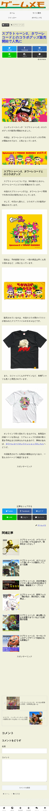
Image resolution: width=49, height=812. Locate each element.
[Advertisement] (24, 78)
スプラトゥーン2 (17, 25)
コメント (6, 757)
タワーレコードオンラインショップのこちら (25, 444)
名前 (4, 746)
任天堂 (6, 25)
